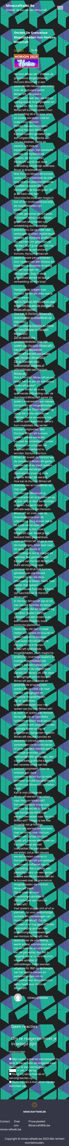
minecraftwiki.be (20, 5)
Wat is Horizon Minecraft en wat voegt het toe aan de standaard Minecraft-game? (34, 305)
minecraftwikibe (37, 997)
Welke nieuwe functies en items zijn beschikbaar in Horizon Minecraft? (34, 329)
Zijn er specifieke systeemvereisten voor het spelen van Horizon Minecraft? (33, 341)
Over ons (17, 1123)
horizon (19, 50)
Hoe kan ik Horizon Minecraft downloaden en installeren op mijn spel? (33, 317)
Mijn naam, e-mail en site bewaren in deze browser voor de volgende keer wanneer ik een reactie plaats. (33, 1063)
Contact (5, 1121)
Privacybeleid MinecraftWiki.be (39, 1123)
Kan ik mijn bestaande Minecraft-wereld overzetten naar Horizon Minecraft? (32, 353)
